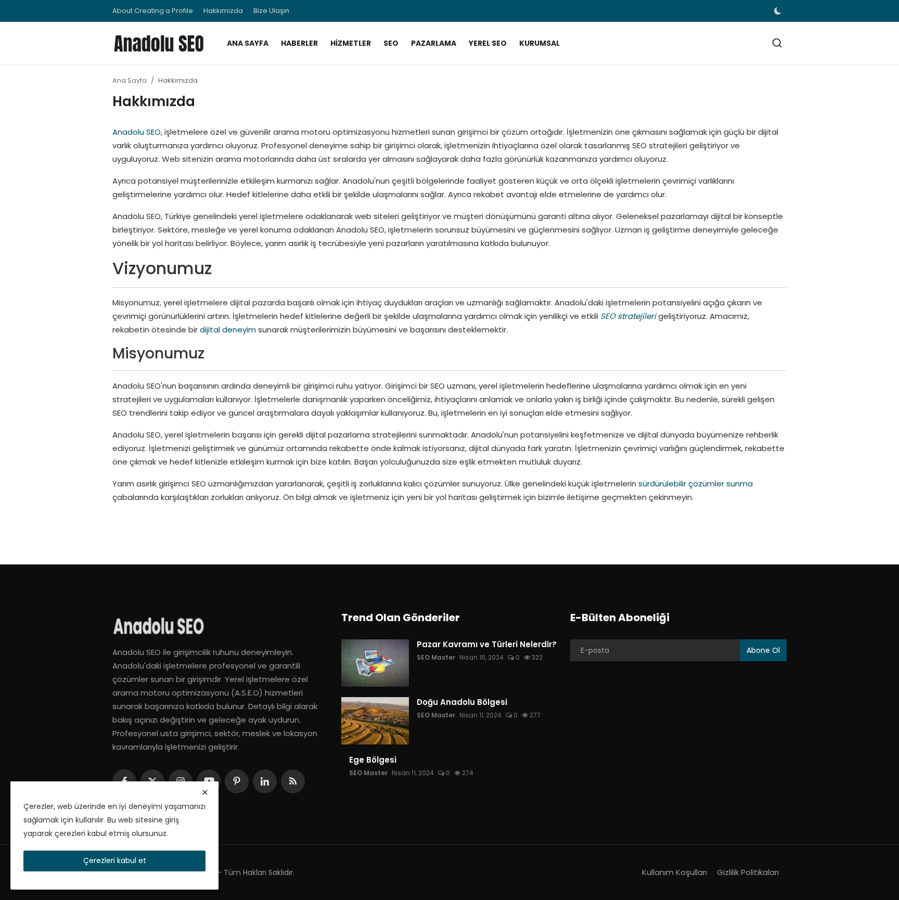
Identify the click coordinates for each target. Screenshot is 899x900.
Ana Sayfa (247, 43)
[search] (777, 43)
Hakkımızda (223, 11)
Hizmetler (350, 43)
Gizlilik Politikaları (748, 872)
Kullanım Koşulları (674, 872)
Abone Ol (763, 650)
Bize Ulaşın (271, 11)
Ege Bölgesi (372, 760)
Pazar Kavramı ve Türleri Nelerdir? (487, 644)
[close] (205, 792)
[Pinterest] (237, 781)
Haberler (299, 43)
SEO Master (436, 657)
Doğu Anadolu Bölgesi (462, 702)
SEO (391, 43)
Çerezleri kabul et (114, 860)
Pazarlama (433, 43)
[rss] (293, 781)
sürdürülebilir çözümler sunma (695, 483)
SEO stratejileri (628, 316)
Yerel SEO (488, 43)
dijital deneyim (228, 329)
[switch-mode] (779, 11)
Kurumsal (539, 43)
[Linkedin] (265, 781)
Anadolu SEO (136, 131)
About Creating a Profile (152, 11)
